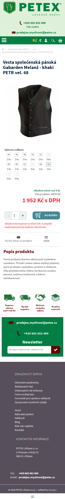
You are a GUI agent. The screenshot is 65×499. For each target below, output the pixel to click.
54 (48, 154)
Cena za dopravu (24, 394)
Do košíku (50, 215)
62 (24, 164)
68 (48, 164)
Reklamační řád (24, 386)
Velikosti (20, 418)
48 (24, 154)
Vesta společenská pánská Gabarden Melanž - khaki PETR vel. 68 (27, 52)
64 (32, 164)
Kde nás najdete (24, 426)
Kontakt (19, 430)
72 (16, 173)
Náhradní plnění (24, 414)
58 (8, 164)
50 (32, 154)
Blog (17, 422)
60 (16, 164)
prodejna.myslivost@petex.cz (36, 32)
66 (40, 164)
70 (8, 173)
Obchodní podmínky (27, 382)
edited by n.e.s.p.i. (47, 489)
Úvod (18, 410)
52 (40, 154)
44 (8, 154)
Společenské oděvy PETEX (18, 49)
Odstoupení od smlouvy (28, 390)
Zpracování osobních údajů (31, 402)
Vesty (34, 49)
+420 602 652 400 (34, 23)
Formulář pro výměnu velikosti (32, 398)
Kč (35, 40)
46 (16, 154)
